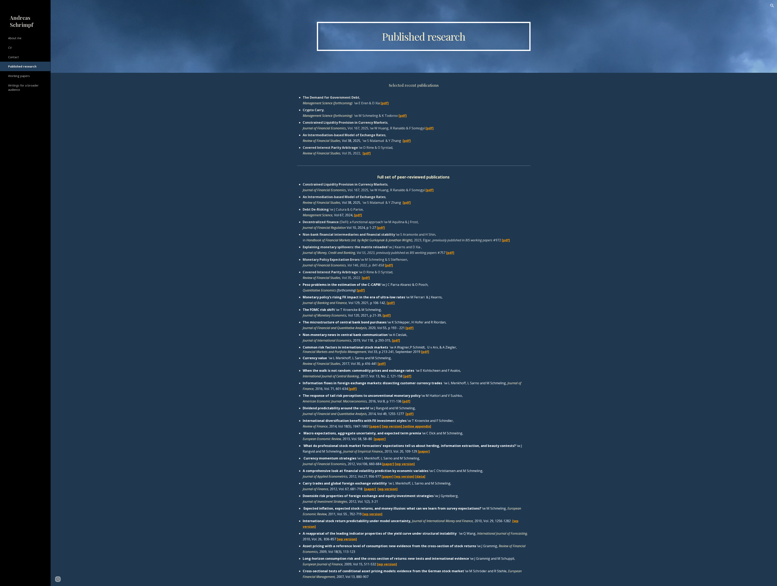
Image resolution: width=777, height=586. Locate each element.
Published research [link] (22, 66)
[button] (772, 6)
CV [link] (10, 47)
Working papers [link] (19, 76)
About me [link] (14, 38)
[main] (424, 36)
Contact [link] (13, 57)
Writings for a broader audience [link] (23, 87)
